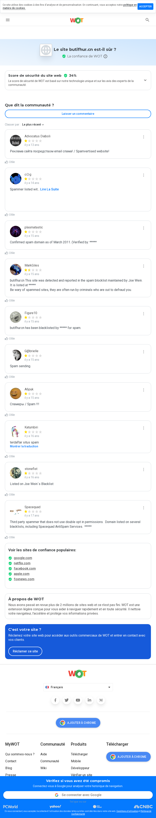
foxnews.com (24, 579)
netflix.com (22, 563)
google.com (23, 558)
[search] (147, 20)
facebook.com (25, 568)
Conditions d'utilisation (127, 811)
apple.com (21, 574)
